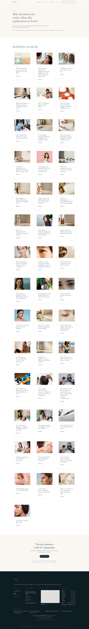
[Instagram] (15, 591)
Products (52, 2)
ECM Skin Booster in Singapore (66, 611)
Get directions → (44, 604)
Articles (46, 626)
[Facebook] (17, 591)
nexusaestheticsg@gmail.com (30, 603)
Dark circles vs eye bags (18, 612)
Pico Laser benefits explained (34, 611)
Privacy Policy (63, 626)
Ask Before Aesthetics (52, 626)
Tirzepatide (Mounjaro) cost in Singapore (21, 611)
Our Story (46, 2)
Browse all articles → (33, 612)
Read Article (18, 76)
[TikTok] (20, 591)
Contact (57, 2)
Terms (68, 626)
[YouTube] (15, 594)
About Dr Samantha (41, 626)
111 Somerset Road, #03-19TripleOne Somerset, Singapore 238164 (30, 593)
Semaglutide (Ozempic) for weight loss (52, 611)
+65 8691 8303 (28, 597)
